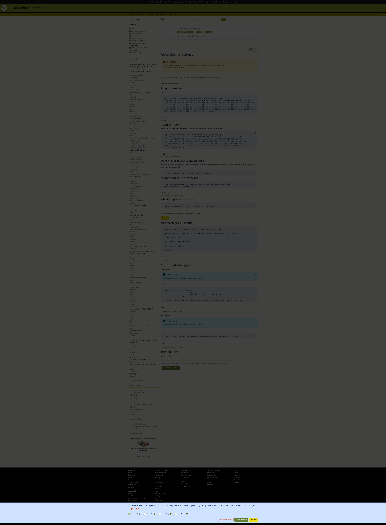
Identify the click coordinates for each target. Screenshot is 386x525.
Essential (135, 514)
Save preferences (241, 520)
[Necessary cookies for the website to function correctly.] (139, 514)
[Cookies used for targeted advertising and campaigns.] (171, 514)
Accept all (253, 520)
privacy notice (137, 509)
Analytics (150, 514)
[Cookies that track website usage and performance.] (155, 514)
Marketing (165, 514)
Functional (181, 514)
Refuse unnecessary (225, 520)
